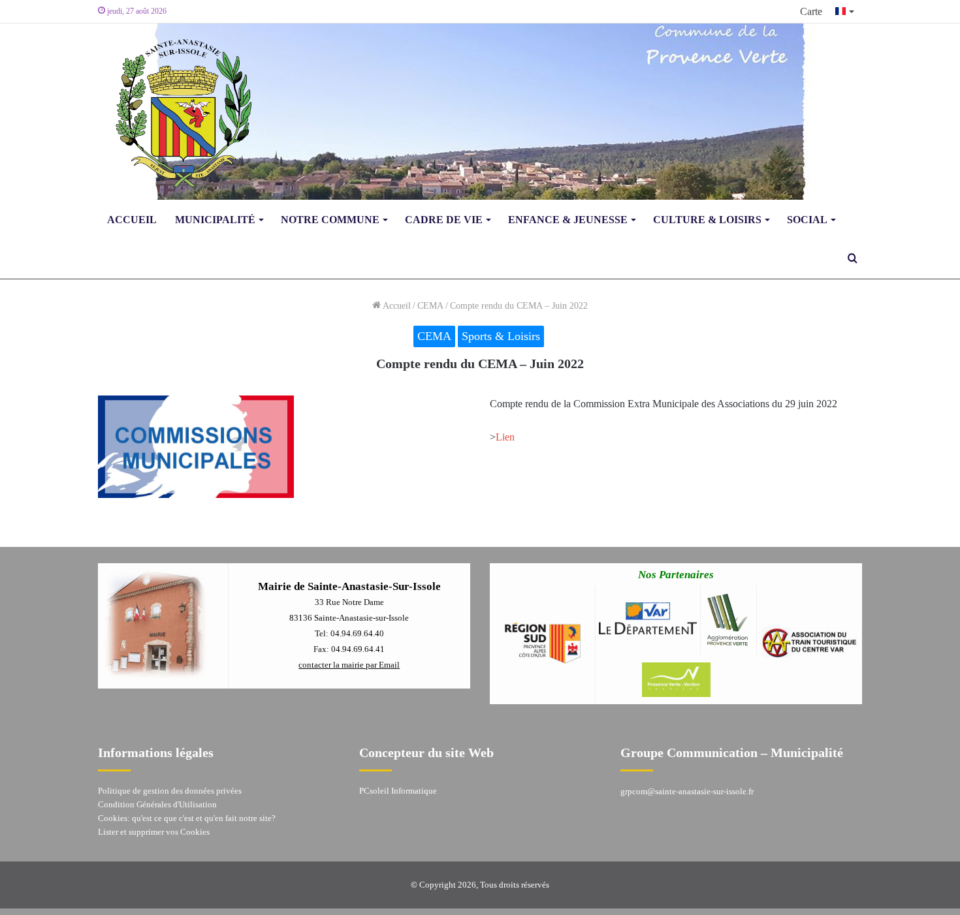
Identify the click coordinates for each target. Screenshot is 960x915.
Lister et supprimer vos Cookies (154, 832)
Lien (505, 436)
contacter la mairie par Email (349, 665)
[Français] (845, 11)
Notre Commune (330, 219)
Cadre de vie (444, 219)
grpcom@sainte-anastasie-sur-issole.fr (687, 791)
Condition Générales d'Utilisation (157, 804)
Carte (811, 11)
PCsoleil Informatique (398, 791)
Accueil (132, 219)
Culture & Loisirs (707, 219)
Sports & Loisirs (501, 336)
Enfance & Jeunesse (568, 219)
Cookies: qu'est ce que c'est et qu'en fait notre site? (187, 818)
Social (807, 219)
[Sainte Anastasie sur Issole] (179, 111)
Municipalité (215, 219)
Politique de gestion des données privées (170, 791)
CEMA (430, 306)
